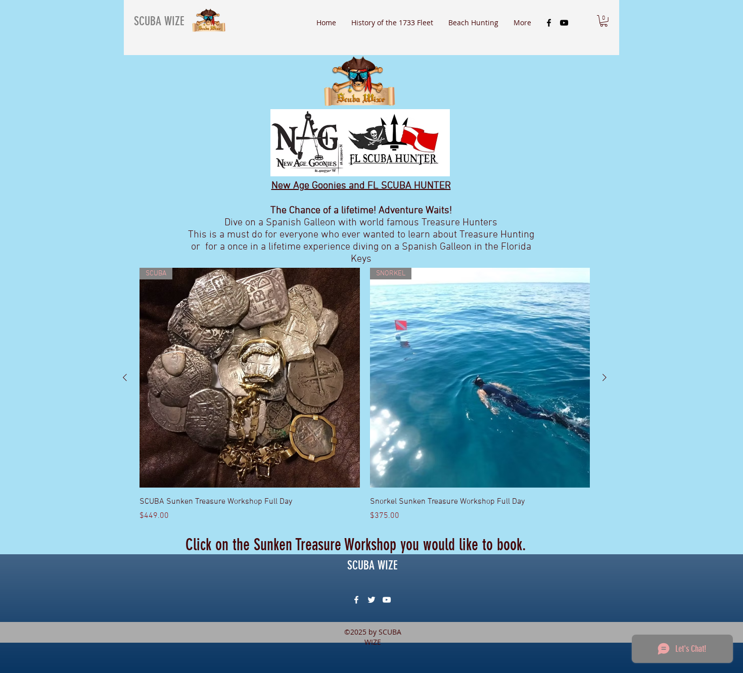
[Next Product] (604, 377)
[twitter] (371, 600)
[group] (365, 395)
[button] (604, 21)
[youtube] (564, 23)
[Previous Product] (125, 377)
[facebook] (549, 23)
